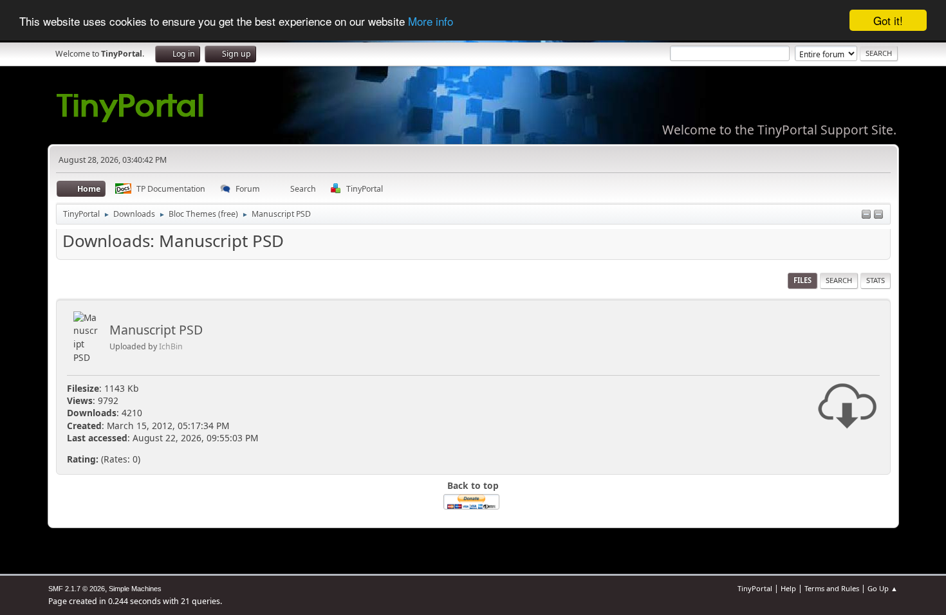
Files (802, 280)
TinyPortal (754, 588)
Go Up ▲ (882, 588)
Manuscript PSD (156, 329)
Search (839, 280)
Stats (875, 280)
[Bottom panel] (878, 215)
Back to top (473, 485)
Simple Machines (135, 588)
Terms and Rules (831, 588)
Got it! (888, 20)
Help (788, 588)
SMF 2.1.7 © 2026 (76, 588)
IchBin (171, 346)
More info (430, 21)
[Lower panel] (866, 215)
